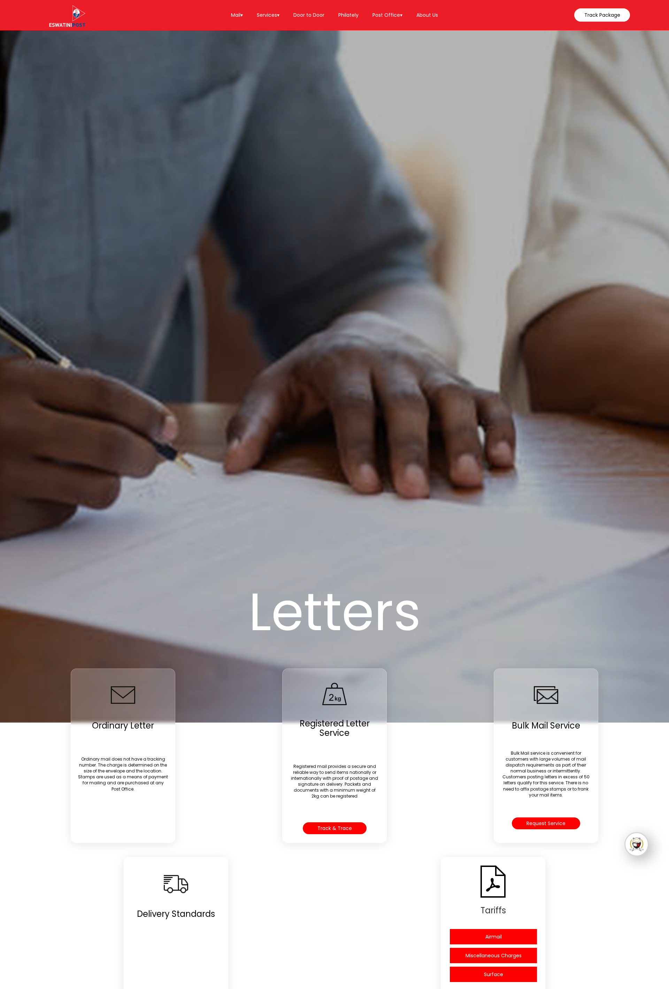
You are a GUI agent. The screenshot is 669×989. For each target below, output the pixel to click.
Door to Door (308, 15)
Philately (348, 15)
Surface (493, 974)
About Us (427, 15)
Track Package (602, 15)
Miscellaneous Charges (494, 955)
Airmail (493, 936)
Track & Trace (334, 828)
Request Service (546, 823)
